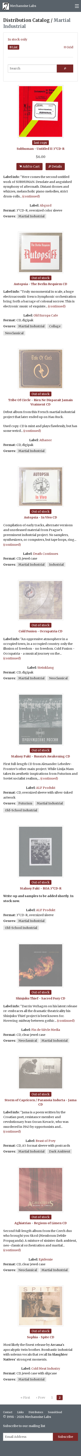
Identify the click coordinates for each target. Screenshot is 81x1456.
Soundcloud (55, 1412)
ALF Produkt (45, 788)
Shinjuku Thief (27, 998)
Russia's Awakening (49, 756)
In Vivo (46, 517)
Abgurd (45, 205)
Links (20, 1412)
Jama (72, 1100)
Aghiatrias (22, 1223)
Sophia (32, 1337)
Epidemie (46, 1259)
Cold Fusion (28, 631)
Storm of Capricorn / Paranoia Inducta (35, 1100)
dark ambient (59, 1151)
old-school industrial (21, 810)
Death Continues (45, 554)
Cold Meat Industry (45, 1368)
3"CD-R (58, 149)
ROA (46, 888)
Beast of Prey (46, 1141)
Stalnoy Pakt (21, 756)
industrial (56, 565)
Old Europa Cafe (45, 315)
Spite (45, 1337)
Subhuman (25, 149)
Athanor (45, 440)
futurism (25, 803)
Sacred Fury (50, 998)
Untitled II (44, 149)
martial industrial (31, 216)
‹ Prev (40, 1398)
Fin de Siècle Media (45, 1030)
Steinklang (45, 668)
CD (65, 284)
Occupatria (48, 631)
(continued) (31, 196)
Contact (7, 1412)
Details (56, 166)
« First (25, 1398)
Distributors (36, 1412)
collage (54, 326)
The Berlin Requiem (46, 284)
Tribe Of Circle (19, 400)
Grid (69, 47)
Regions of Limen (48, 1223)
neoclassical (14, 333)
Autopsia (21, 284)
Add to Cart (31, 166)
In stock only (17, 39)
